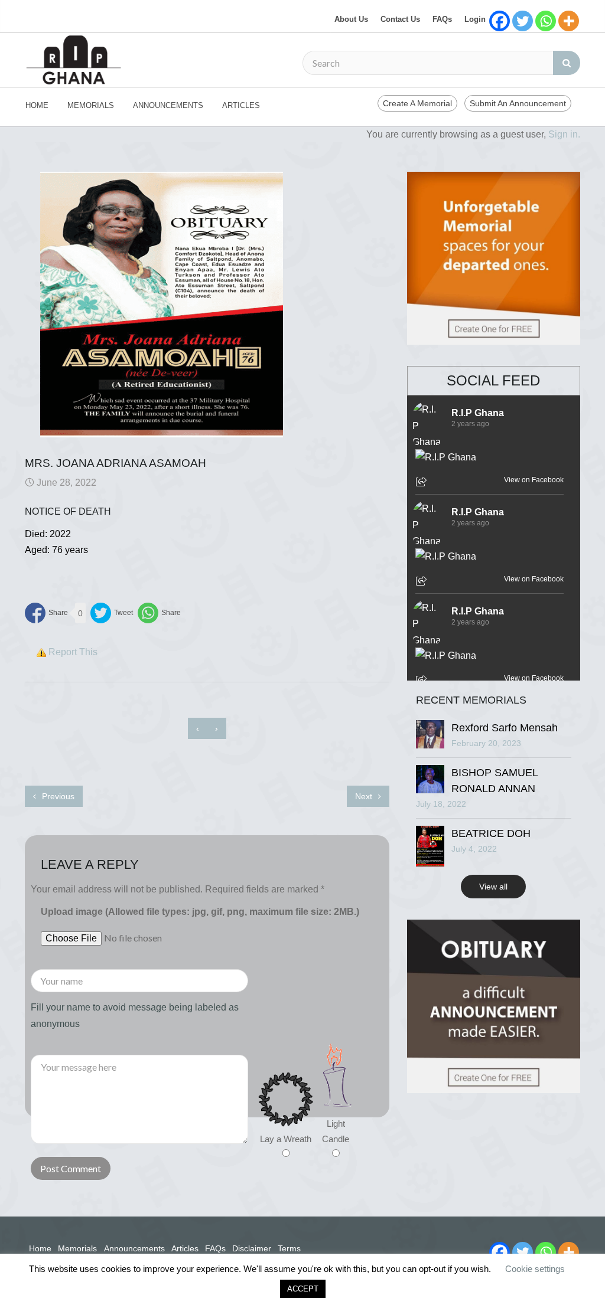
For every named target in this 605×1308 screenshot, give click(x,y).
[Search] (566, 63)
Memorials (90, 106)
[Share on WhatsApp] (159, 613)
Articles (241, 106)
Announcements (168, 106)
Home (36, 106)
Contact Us (400, 19)
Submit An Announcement (518, 103)
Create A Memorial (417, 103)
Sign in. (564, 134)
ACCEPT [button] (302, 1288)
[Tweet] (111, 613)
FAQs (442, 19)
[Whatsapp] (545, 21)
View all (493, 886)
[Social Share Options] (422, 483)
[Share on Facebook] (46, 613)
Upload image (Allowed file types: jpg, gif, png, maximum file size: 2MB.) (200, 912)
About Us (351, 19)
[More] (568, 21)
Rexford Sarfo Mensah (504, 728)
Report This (72, 652)
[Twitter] (522, 21)
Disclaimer (251, 1248)
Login (475, 19)
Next (365, 796)
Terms (289, 1248)
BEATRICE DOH (491, 833)
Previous (57, 796)
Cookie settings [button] (535, 1269)
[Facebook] (499, 21)
